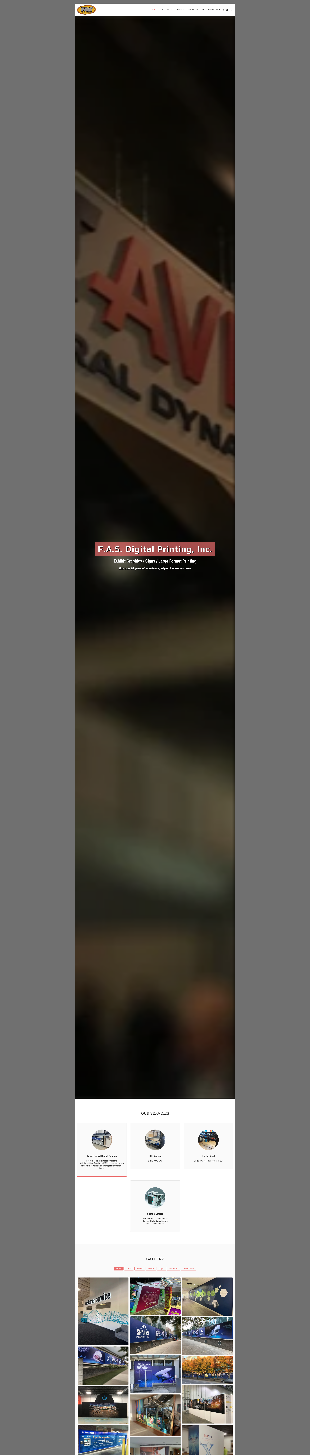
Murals (118, 1269)
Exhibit (129, 1269)
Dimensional (173, 1269)
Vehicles (151, 1269)
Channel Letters (188, 1269)
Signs (161, 1269)
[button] (223, 10)
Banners (140, 1269)
